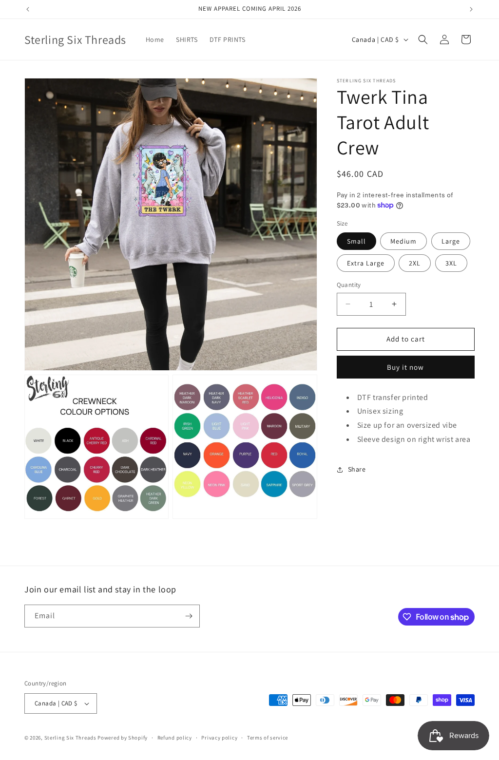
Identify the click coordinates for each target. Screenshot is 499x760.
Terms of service (267, 737)
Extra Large (365, 263)
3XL (451, 263)
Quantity (349, 285)
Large (450, 241)
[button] (423, 39)
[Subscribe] (188, 616)
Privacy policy (219, 737)
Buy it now (405, 367)
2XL (415, 263)
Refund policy (174, 737)
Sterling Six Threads (70, 737)
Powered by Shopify (122, 737)
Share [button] (357, 469)
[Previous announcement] (27, 9)
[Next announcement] (471, 9)
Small (356, 241)
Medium (403, 241)
